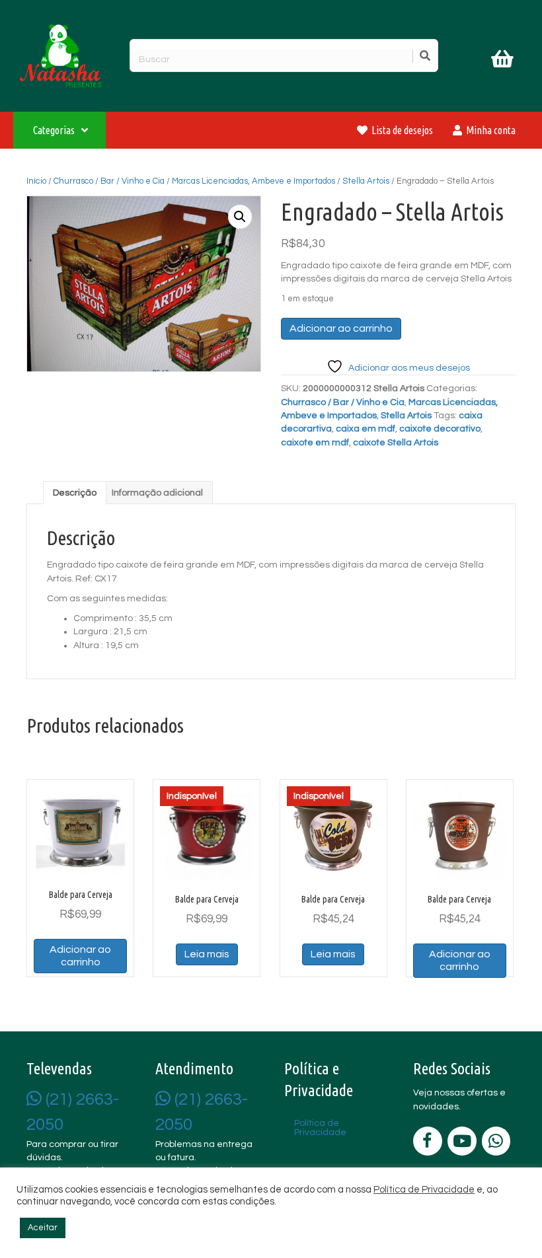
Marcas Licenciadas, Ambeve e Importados (253, 181)
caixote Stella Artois (395, 442)
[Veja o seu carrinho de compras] (504, 62)
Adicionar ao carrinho (341, 328)
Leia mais (206, 954)
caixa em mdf (365, 428)
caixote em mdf (315, 442)
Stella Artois (365, 181)
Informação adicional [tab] (157, 493)
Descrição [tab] (75, 493)
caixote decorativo (440, 428)
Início (36, 181)
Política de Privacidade (424, 1190)
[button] (240, 217)
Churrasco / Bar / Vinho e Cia (109, 181)
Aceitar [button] (43, 1227)
